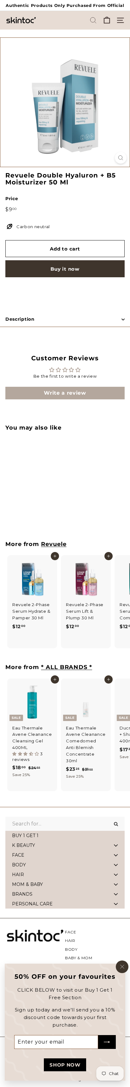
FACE (70, 932)
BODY (71, 949)
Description (20, 319)
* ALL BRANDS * (66, 667)
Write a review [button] (65, 393)
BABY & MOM (78, 957)
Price (11, 198)
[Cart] (106, 20)
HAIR (70, 940)
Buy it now (65, 269)
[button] (26, 753)
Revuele (53, 544)
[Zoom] (121, 158)
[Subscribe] (107, 1042)
